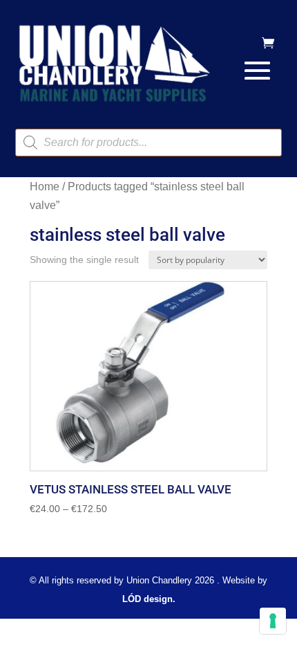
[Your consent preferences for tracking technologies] (273, 621)
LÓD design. (148, 599)
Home (44, 186)
